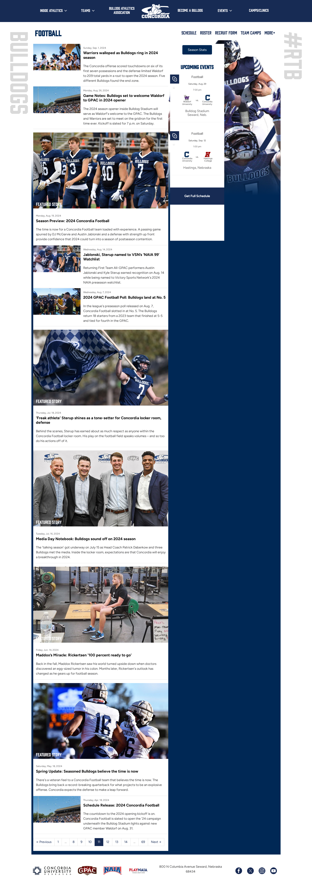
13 (116, 842)
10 (90, 842)
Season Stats (197, 50)
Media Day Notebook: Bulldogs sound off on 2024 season (86, 539)
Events (223, 10)
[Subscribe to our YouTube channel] (273, 871)
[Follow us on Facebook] (238, 871)
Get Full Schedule (197, 196)
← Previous (43, 842)
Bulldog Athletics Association (122, 10)
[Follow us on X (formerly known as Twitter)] (250, 871)
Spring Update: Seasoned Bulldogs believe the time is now (87, 771)
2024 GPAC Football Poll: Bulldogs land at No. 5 (124, 297)
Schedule (188, 32)
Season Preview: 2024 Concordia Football (72, 221)
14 (125, 842)
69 (143, 842)
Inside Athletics (51, 10)
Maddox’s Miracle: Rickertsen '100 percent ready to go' (84, 655)
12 (107, 842)
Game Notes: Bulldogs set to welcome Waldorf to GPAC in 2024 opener (123, 97)
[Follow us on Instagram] (262, 871)
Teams (85, 10)
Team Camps (251, 32)
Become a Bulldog (190, 10)
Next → (156, 842)
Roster (205, 32)
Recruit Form (226, 32)
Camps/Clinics (259, 10)
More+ (270, 32)
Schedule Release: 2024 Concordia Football (121, 805)
